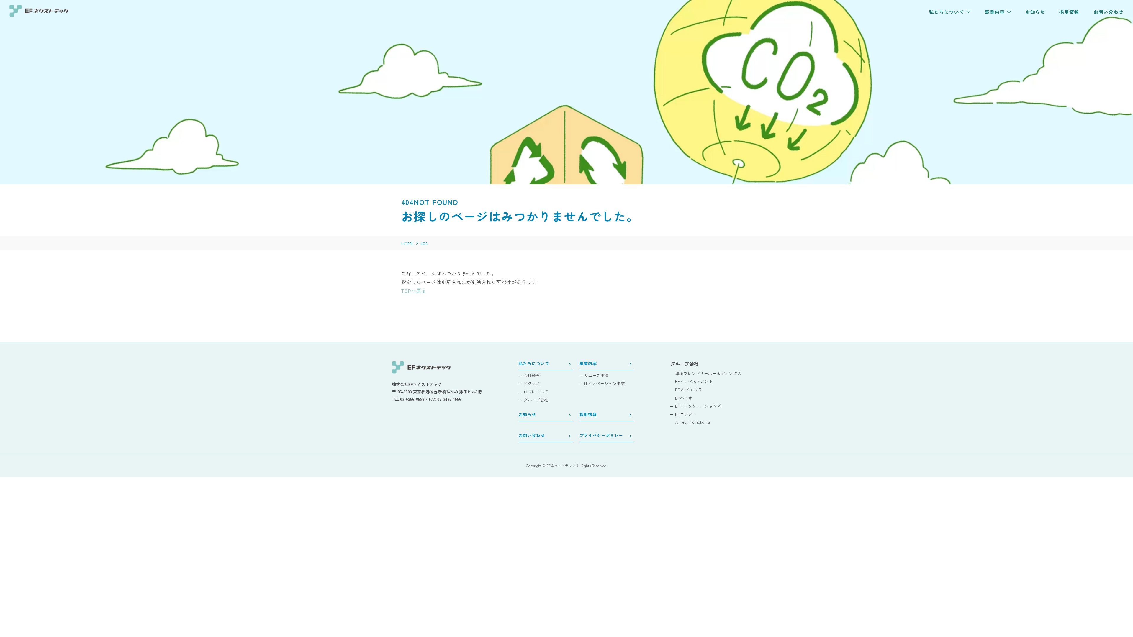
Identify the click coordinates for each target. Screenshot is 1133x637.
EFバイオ (683, 398)
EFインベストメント (694, 381)
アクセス (531, 383)
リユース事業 (596, 375)
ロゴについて (535, 392)
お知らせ (527, 414)
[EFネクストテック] (38, 15)
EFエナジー (685, 414)
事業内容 (588, 363)
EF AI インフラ (688, 390)
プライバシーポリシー (601, 435)
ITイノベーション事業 (604, 383)
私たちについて (534, 363)
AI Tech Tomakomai (693, 422)
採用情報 (588, 414)
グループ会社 (535, 400)
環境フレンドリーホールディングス (708, 373)
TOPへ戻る (413, 290)
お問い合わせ (532, 435)
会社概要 (531, 375)
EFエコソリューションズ (698, 406)
